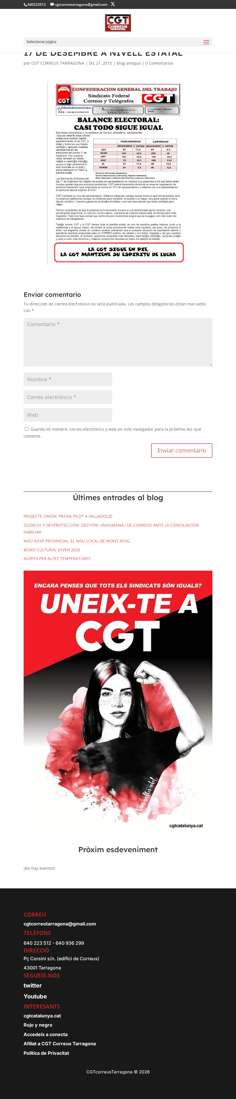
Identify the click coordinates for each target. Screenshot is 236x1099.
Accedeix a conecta (46, 1034)
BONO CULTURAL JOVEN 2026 (52, 550)
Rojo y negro (38, 1025)
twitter (33, 985)
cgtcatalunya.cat (42, 1016)
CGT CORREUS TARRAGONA (57, 63)
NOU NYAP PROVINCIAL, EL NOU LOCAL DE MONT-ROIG (77, 541)
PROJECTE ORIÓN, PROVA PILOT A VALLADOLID (68, 516)
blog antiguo (129, 63)
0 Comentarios (159, 63)
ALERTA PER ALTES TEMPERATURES (57, 558)
